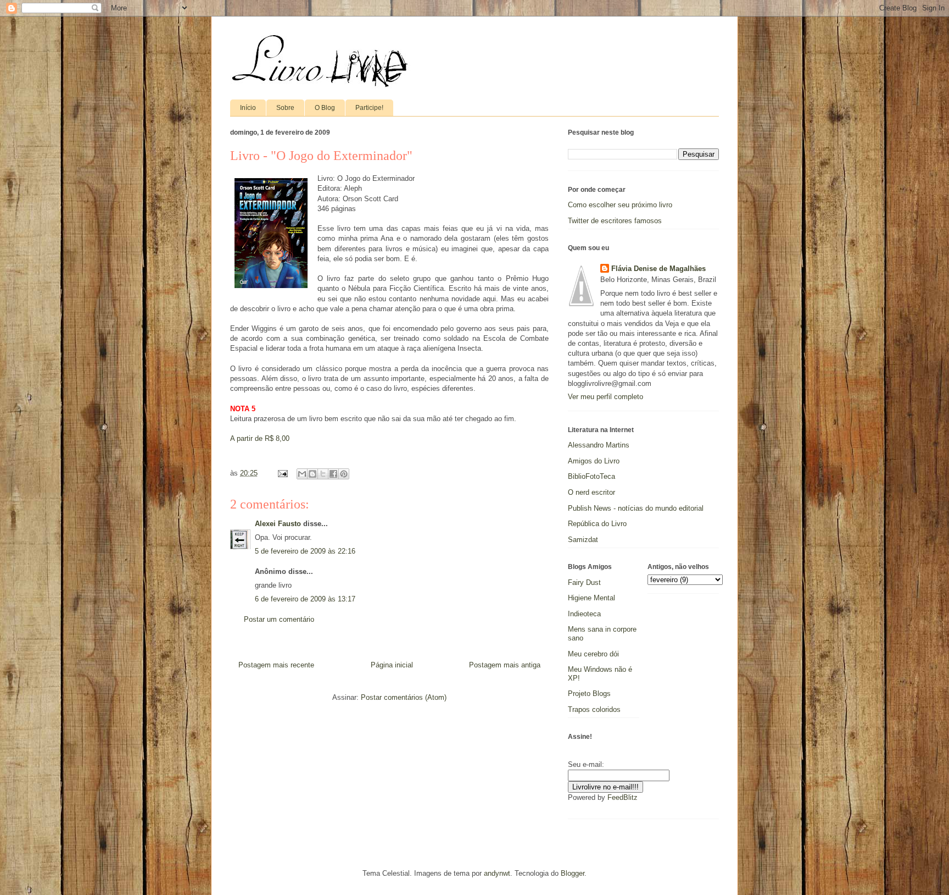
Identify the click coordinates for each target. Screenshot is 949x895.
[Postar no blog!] (312, 473)
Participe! (369, 108)
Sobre (285, 108)
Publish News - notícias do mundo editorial (636, 508)
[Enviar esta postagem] (282, 473)
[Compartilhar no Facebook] (333, 473)
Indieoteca (584, 614)
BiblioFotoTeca (591, 476)
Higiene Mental (591, 598)
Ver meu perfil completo (605, 397)
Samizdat (583, 539)
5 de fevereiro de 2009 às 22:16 (305, 551)
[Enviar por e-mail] (302, 473)
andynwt (497, 873)
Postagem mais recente (276, 665)
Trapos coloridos (594, 709)
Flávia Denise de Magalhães (658, 268)
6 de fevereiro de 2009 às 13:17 (305, 599)
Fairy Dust (584, 582)
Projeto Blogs (589, 693)
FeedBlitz (622, 797)
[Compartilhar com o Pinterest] (343, 473)
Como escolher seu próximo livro (620, 205)
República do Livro (597, 524)
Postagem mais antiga (504, 665)
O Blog (325, 108)
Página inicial (392, 665)
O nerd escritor (591, 492)
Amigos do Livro (593, 461)
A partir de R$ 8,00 (259, 438)
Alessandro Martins (598, 445)
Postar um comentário (279, 619)
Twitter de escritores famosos (615, 221)
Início (248, 108)
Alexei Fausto (278, 524)
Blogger (572, 873)
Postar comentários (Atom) (403, 697)
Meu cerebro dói (593, 654)
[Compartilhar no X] (322, 473)
